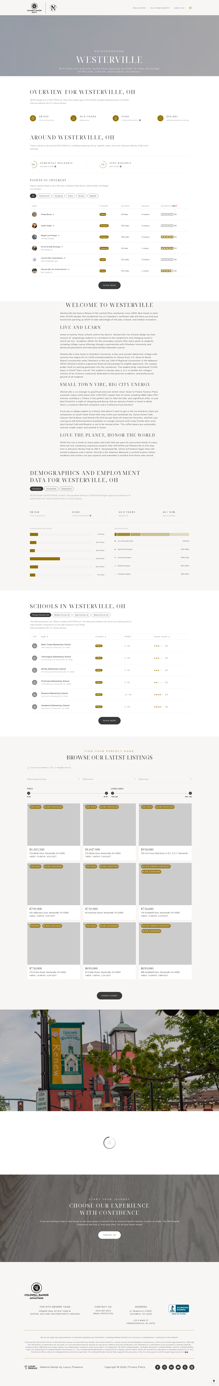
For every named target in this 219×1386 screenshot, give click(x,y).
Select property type (36, 779)
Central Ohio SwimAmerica (52, 258)
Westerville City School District (54, 269)
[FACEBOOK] (157, 1367)
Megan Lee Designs (49, 235)
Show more (109, 285)
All (34, 196)
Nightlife (94, 196)
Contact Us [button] (109, 1235)
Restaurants (45, 196)
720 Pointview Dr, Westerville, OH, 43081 (56, 684)
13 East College (47, 238)
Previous (7, 1061)
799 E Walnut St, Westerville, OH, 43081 (55, 647)
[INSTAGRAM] (164, 1367)
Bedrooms (144, 779)
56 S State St (46, 272)
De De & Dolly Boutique (50, 247)
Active (71, 196)
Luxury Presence (73, 1367)
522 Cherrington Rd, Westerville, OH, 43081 (57, 660)
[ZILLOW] (191, 1367)
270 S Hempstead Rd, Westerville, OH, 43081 (58, 672)
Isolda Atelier (46, 226)
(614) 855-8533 (103, 1311)
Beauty (82, 196)
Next (212, 1061)
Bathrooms (88, 779)
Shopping (60, 196)
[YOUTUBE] (178, 1367)
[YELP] (185, 1367)
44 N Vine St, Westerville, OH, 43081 (54, 696)
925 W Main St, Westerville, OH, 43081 (55, 708)
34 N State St (46, 250)
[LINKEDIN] (171, 1367)
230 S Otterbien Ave (49, 261)
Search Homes (109, 995)
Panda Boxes (46, 214)
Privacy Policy (136, 1367)
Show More (109, 720)
